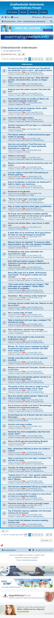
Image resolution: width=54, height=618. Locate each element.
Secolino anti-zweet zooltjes (20, 424)
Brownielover (26, 331)
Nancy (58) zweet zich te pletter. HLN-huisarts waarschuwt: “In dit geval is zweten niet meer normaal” (27, 275)
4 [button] (38, 59)
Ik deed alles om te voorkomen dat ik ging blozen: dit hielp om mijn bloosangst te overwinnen (29, 234)
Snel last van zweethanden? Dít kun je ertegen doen (30, 487)
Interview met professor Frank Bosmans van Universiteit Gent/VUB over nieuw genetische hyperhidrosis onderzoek (27, 146)
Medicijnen (19, 131)
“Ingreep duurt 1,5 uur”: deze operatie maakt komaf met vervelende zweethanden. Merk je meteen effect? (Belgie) (30, 477)
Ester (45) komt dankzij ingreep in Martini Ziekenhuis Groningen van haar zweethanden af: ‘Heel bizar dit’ (28, 263)
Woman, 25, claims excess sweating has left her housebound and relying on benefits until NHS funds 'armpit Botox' (28, 348)
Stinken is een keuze (17, 156)
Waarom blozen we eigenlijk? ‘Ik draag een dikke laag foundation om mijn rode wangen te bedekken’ (30, 243)
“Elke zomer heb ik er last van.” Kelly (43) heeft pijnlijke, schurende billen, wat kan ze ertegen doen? (28, 80)
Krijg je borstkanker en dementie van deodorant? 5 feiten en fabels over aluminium (29, 183)
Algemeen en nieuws (23, 104)
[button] (26, 59)
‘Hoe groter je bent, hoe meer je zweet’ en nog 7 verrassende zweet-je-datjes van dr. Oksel (28, 387)
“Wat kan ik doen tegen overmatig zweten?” (27, 199)
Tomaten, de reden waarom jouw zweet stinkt (27, 468)
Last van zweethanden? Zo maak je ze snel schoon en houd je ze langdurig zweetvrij (30, 495)
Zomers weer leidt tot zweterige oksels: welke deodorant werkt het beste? (27, 109)
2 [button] (32, 59)
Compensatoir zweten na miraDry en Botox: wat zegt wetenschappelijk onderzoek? (28, 100)
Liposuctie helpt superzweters (21, 118)
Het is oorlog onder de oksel (20, 313)
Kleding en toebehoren (23, 428)
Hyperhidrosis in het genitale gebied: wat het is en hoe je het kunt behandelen (29, 378)
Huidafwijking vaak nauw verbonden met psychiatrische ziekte (25, 253)
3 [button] (35, 59)
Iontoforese (20, 445)
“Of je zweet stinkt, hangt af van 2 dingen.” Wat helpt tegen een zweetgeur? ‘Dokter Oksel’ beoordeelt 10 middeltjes (28, 286)
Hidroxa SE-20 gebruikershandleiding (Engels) (28, 441)
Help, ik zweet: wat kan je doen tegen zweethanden (29, 206)
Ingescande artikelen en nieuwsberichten (30, 74)
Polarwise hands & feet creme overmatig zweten (28, 503)
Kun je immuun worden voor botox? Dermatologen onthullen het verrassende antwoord (30, 406)
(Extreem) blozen (22, 229)
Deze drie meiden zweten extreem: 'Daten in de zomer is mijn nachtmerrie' (28, 397)
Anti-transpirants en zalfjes (25, 195)
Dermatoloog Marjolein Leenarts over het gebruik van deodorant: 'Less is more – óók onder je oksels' (30, 69)
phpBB (19, 555)
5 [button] (41, 59)
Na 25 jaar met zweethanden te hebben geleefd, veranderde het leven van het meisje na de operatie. (30, 215)
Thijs (23, 72)
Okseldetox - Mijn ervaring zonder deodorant (27, 296)
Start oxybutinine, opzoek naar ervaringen (26, 330)
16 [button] (47, 59)
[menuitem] (7, 17)
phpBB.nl (36, 557)
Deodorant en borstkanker (19, 191)
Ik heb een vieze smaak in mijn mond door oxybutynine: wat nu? (26, 338)
